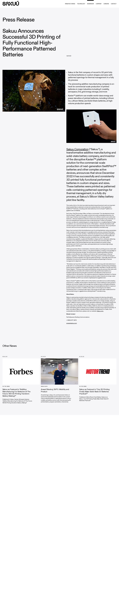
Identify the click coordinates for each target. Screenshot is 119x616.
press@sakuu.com (71, 323)
